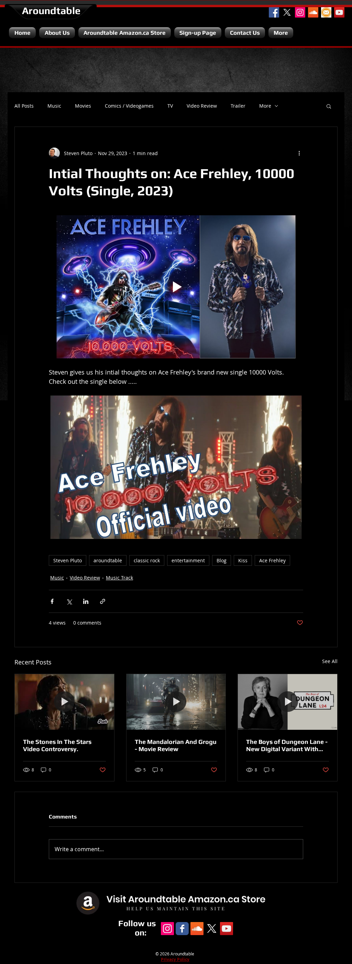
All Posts (24, 106)
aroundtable (108, 560)
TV (170, 106)
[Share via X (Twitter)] (69, 601)
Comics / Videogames (129, 106)
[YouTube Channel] (339, 12)
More (265, 106)
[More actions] (299, 153)
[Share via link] (102, 601)
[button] (329, 106)
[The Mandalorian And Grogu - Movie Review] (176, 702)
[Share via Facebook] (52, 601)
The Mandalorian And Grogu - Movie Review (176, 745)
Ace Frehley (272, 560)
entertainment (188, 560)
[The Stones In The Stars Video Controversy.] (64, 702)
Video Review (202, 106)
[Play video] (176, 286)
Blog (222, 560)
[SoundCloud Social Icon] (313, 12)
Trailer (238, 106)
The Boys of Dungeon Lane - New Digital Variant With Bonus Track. (287, 745)
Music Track (119, 577)
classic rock (147, 560)
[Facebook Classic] (182, 928)
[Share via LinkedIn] (85, 601)
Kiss (243, 560)
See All (330, 661)
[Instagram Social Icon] (300, 12)
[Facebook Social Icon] (274, 12)
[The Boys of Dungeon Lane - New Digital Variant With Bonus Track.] (287, 702)
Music (54, 106)
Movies (83, 106)
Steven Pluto (67, 560)
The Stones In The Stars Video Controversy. (57, 745)
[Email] (326, 12)
